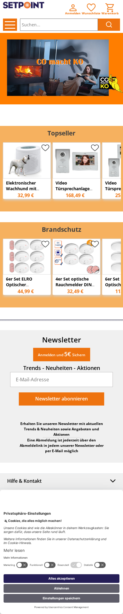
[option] (61, 68)
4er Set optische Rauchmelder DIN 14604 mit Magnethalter (74, 287)
